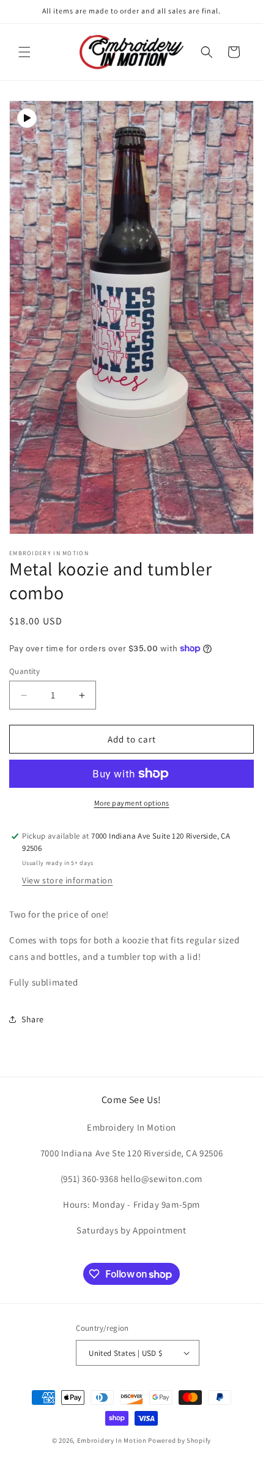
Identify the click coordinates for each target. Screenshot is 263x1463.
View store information (67, 880)
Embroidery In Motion (112, 1440)
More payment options (131, 802)
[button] (24, 52)
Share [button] (32, 1019)
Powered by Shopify (179, 1440)
